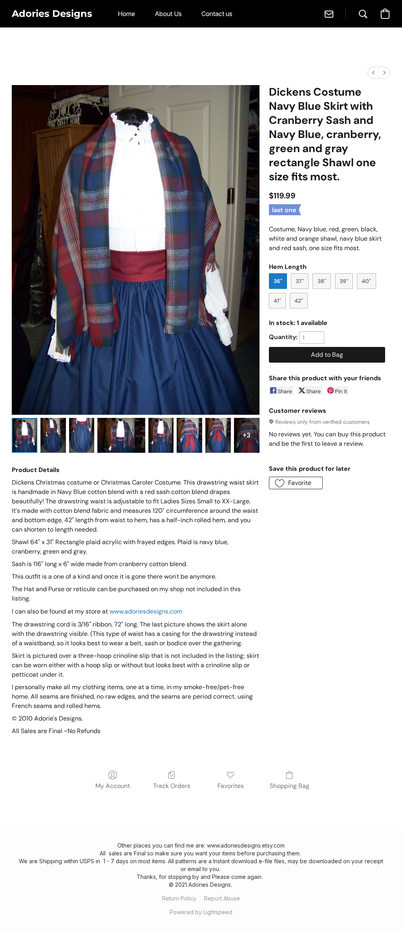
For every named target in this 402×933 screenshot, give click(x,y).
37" (300, 281)
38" (322, 281)
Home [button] (126, 14)
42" (298, 300)
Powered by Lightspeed (201, 912)
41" (277, 300)
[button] (52, 14)
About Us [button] (168, 14)
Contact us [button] (216, 14)
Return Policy (179, 898)
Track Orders (171, 786)
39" (344, 281)
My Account (112, 786)
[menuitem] (373, 72)
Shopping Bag (289, 786)
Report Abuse (222, 898)
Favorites (230, 786)
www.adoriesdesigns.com (146, 611)
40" (366, 281)
